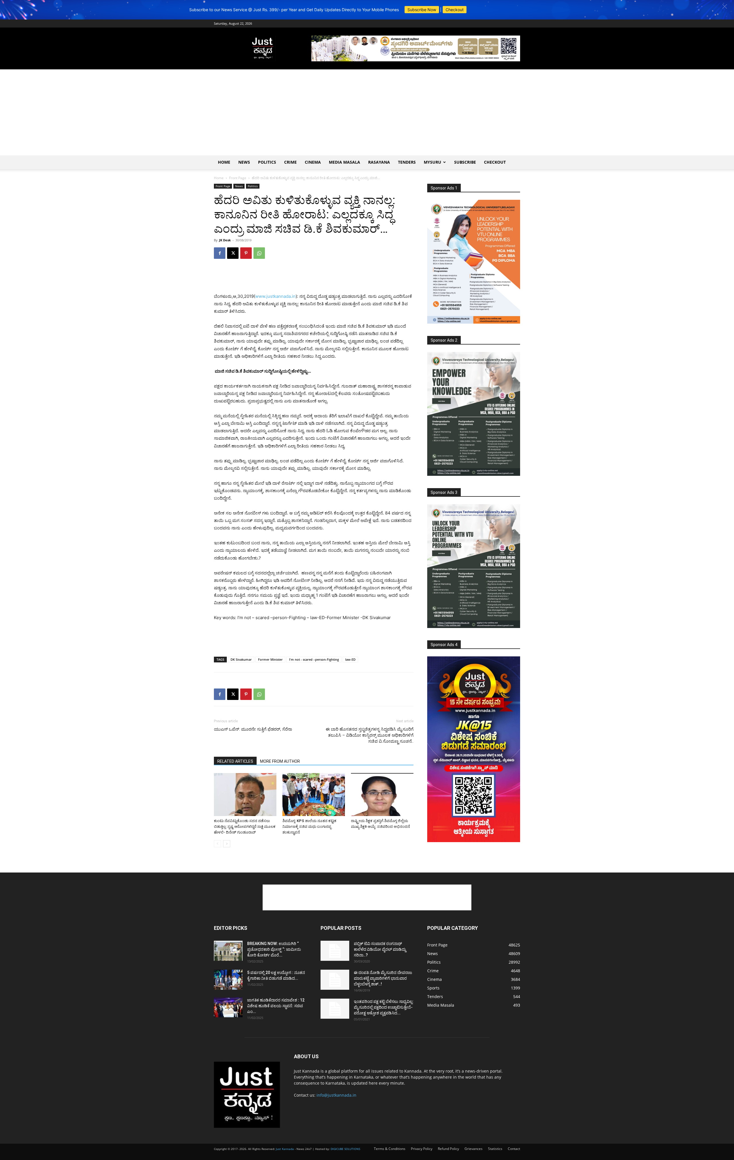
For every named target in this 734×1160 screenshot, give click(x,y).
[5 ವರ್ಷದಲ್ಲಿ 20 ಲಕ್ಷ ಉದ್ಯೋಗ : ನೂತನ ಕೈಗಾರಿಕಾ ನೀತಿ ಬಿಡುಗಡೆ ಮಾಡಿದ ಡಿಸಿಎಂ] (228, 980)
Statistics (495, 1148)
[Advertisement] (367, 112)
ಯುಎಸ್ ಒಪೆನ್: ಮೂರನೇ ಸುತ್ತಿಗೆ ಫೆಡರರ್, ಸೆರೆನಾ (253, 729)
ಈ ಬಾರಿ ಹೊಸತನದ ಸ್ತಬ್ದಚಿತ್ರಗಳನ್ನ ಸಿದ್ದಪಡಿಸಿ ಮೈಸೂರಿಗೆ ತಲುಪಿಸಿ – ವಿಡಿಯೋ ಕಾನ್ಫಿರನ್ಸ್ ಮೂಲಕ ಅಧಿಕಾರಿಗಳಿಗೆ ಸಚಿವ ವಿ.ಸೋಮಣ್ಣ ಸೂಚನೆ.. (369, 735)
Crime (290, 162)
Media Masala (344, 162)
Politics (267, 162)
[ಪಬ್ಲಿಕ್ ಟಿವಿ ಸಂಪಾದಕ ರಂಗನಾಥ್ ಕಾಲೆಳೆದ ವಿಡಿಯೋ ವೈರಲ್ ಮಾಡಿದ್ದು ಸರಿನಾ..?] (335, 951)
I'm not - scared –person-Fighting (314, 659)
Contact (514, 1148)
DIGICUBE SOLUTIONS (345, 1149)
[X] (233, 253)
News (244, 162)
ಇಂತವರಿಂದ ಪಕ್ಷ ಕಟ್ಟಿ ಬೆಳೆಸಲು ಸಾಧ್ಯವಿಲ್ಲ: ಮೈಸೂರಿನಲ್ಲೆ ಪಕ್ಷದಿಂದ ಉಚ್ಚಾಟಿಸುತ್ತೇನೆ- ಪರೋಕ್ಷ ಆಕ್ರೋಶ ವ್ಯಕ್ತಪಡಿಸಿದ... (383, 1007)
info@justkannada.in (336, 1095)
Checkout (455, 9)
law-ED (350, 659)
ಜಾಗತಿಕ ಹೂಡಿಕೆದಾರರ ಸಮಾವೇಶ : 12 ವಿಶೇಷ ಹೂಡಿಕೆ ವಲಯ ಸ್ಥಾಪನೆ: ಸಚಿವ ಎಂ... (275, 1006)
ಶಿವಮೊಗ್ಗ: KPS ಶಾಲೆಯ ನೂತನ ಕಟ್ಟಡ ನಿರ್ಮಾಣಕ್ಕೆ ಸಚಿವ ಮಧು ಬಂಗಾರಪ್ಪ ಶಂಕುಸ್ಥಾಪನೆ (309, 826)
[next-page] (226, 843)
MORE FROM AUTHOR (280, 761)
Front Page (237, 177)
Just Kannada (285, 1149)
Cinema (313, 162)
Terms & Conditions (389, 1148)
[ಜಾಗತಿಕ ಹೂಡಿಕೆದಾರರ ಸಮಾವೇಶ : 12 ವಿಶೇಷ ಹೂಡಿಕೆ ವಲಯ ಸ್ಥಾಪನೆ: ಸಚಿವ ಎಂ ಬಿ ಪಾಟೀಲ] (228, 1007)
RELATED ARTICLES (235, 761)
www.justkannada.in (275, 296)
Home (224, 162)
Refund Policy (448, 1148)
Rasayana (379, 162)
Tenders (407, 162)
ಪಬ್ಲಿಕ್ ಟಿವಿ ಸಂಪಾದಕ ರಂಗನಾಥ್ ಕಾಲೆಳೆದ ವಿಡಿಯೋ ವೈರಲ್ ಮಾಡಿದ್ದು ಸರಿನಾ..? (380, 949)
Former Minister (270, 659)
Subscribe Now (421, 9)
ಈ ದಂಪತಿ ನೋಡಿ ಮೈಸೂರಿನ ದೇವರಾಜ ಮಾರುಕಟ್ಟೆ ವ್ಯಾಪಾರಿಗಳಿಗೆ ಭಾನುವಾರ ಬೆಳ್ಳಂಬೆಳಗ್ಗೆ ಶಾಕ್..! (383, 978)
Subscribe (465, 162)
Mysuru (432, 162)
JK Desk (225, 240)
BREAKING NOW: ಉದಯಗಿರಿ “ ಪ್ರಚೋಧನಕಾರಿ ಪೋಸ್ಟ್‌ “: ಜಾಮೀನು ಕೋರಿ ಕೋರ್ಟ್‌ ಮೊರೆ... (274, 949)
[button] (724, 6)
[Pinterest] (246, 253)
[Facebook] (219, 253)
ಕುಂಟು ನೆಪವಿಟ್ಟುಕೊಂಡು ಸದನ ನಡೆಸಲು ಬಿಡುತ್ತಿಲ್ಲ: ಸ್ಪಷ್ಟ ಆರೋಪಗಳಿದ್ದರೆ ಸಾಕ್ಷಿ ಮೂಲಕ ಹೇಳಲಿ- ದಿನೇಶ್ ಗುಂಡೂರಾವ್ (245, 826)
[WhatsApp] (259, 253)
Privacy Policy (421, 1148)
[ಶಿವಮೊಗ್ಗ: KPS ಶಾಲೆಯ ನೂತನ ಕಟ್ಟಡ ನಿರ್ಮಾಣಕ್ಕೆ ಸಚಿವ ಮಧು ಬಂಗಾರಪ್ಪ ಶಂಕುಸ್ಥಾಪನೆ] (313, 794)
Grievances (473, 1148)
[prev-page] (217, 843)
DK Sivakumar (241, 659)
